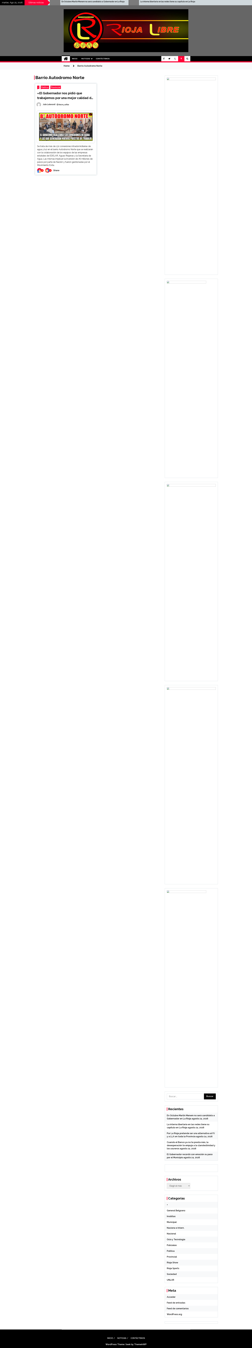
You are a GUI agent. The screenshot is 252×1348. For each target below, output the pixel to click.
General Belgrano (176, 1210)
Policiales (172, 1245)
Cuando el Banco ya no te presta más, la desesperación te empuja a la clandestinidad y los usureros (191, 1145)
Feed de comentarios (178, 1308)
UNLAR (170, 1280)
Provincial (55, 87)
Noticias (85, 59)
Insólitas (171, 1216)
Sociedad (172, 1274)
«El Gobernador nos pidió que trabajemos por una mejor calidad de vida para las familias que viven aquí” (65, 95)
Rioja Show (172, 1262)
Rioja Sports (173, 1268)
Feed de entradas (176, 1303)
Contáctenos (102, 59)
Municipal (172, 1222)
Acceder (171, 1297)
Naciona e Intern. (175, 1228)
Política (44, 87)
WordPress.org (174, 1314)
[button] (175, 58)
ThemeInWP (140, 1344)
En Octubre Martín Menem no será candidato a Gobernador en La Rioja (93, 2)
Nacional (171, 1233)
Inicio (74, 59)
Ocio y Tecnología (176, 1239)
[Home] (66, 58)
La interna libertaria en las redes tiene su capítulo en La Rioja (167, 2)
